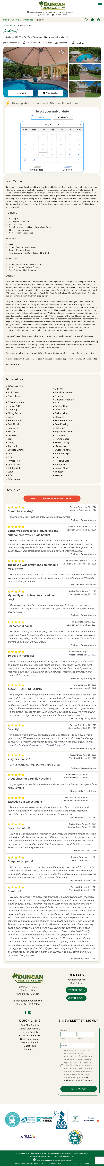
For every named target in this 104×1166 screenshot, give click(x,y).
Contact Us (30, 1049)
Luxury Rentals (30, 1032)
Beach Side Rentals (30, 1028)
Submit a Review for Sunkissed (52, 498)
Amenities (28, 19)
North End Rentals (30, 1038)
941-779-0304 (32, 1004)
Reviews (40, 19)
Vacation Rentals (76, 979)
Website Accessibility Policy (40, 1156)
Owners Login (61, 15)
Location (52, 93)
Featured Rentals (30, 1042)
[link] (61, 53)
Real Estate (76, 983)
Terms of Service (78, 1163)
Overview (16, 19)
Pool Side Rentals (30, 1025)
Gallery (22, 93)
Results (9, 25)
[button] (100, 9)
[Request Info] (93, 20)
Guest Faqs (30, 1045)
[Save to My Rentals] (86, 20)
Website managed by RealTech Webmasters (54, 1160)
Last (80, 1038)
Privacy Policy (58, 1156)
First (62, 1038)
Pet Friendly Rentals (29, 1035)
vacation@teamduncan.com (27, 1000)
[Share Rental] (99, 20)
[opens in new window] (25, 1012)
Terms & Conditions (83, 1080)
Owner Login (76, 990)
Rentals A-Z (70, 1156)
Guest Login (45, 15)
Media (6, 19)
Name (63, 1029)
